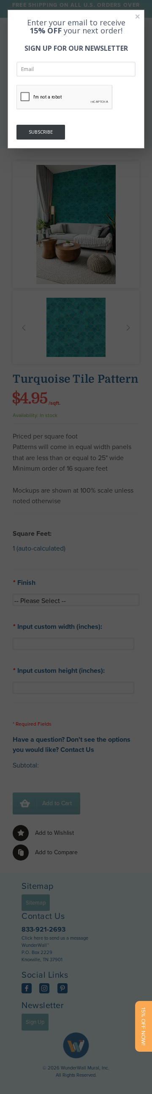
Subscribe (41, 132)
